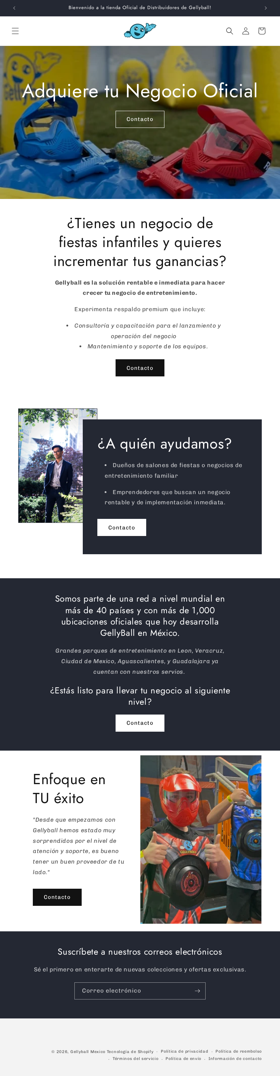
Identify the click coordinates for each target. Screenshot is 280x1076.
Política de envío (183, 1058)
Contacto (140, 119)
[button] (15, 31)
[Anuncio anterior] (14, 8)
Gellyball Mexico (87, 1051)
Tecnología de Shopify (130, 1051)
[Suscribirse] (197, 990)
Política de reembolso (238, 1051)
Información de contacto (235, 1058)
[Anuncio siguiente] (266, 8)
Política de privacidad (184, 1051)
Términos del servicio (136, 1058)
